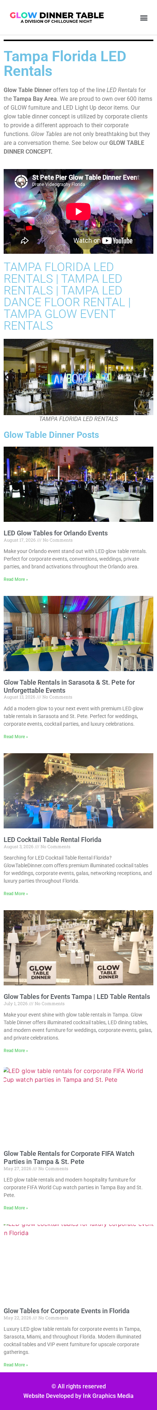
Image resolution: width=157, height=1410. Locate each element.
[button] (144, 17)
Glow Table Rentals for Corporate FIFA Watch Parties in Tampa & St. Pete (69, 1157)
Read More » (16, 579)
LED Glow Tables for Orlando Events (56, 533)
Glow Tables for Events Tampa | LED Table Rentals (77, 996)
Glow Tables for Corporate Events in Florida (67, 1311)
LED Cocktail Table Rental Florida (53, 839)
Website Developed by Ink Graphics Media (78, 1395)
